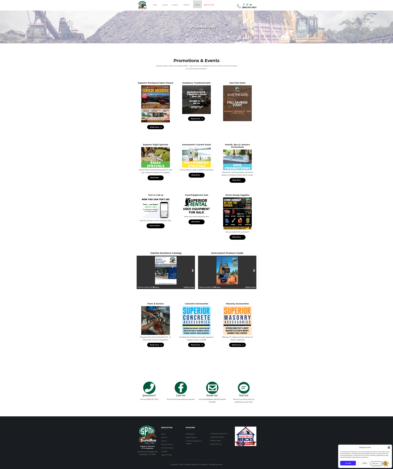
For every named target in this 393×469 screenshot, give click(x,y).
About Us (164, 437)
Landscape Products (217, 437)
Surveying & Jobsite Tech (218, 433)
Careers (165, 5)
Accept (348, 463)
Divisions (186, 5)
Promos (197, 5)
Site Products (190, 434)
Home (163, 434)
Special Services (216, 444)
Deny (365, 463)
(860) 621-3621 (249, 7)
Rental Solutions (191, 437)
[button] (389, 447)
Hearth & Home (215, 440)
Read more (154, 127)
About (155, 5)
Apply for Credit (166, 455)
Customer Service (167, 448)
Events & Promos (167, 444)
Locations (175, 5)
